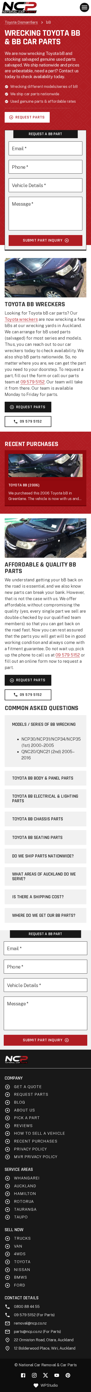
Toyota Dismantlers (21, 22)
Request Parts (30, 117)
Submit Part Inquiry (43, 240)
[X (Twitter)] (45, 1375)
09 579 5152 (33, 381)
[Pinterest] (68, 1375)
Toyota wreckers (21, 319)
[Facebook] (23, 1375)
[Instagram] (34, 1375)
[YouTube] (56, 1375)
